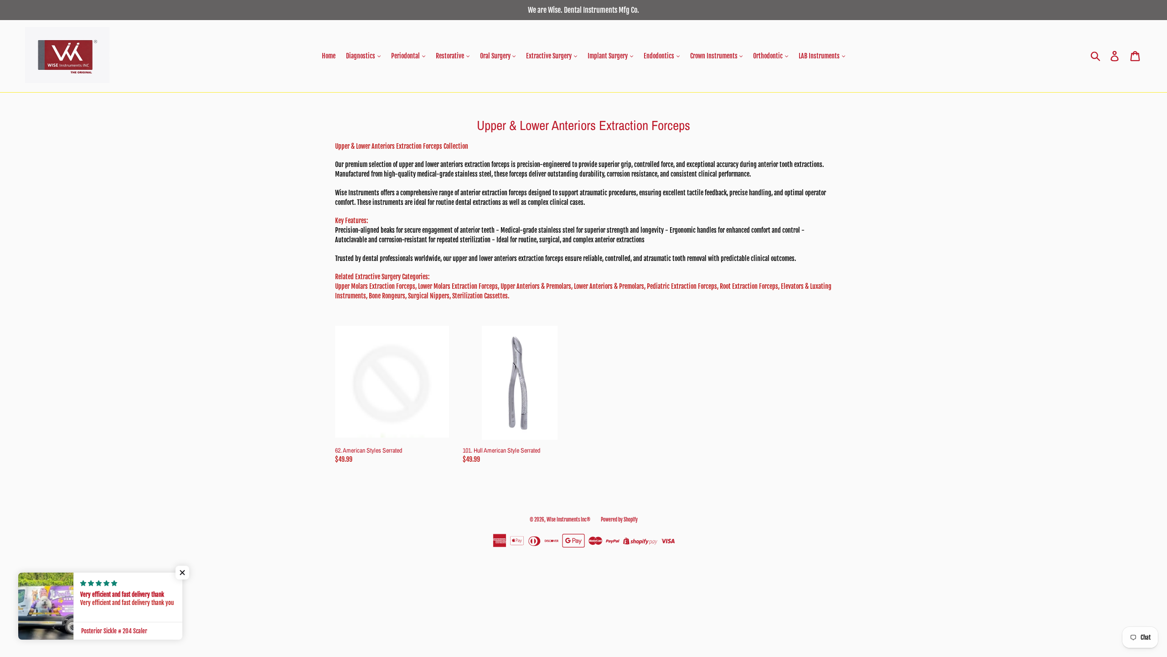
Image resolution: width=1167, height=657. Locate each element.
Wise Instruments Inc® (568, 519)
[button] (182, 572)
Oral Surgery (496, 56)
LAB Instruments (820, 56)
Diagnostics (361, 56)
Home (329, 56)
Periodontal (406, 56)
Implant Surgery (608, 56)
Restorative (450, 56)
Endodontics (660, 56)
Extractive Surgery (549, 56)
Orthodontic (768, 56)
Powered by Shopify (619, 519)
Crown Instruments (714, 56)
